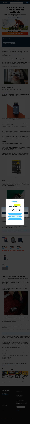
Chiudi (15, 221)
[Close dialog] (22, 200)
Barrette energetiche (15, 216)
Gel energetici (15, 213)
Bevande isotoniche (15, 219)
